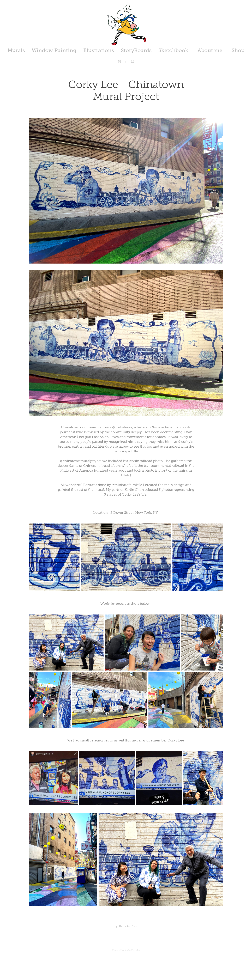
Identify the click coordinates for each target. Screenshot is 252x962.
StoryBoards (136, 50)
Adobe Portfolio (132, 950)
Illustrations (98, 50)
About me (209, 50)
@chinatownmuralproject (80, 461)
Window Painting (54, 50)
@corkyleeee (122, 427)
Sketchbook (173, 50)
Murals (16, 50)
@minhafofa (121, 485)
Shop (238, 50)
